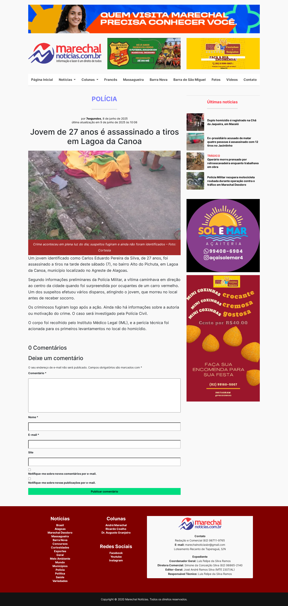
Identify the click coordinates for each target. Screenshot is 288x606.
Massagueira (133, 80)
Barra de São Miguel (189, 80)
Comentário (37, 373)
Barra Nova (159, 80)
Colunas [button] (88, 80)
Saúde (60, 577)
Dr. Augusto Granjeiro (116, 532)
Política (60, 573)
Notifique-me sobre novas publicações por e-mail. (62, 482)
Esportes (60, 551)
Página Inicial (43, 80)
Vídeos (232, 80)
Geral (60, 554)
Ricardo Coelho (116, 528)
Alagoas (60, 528)
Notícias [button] (66, 80)
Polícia (60, 569)
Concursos (60, 543)
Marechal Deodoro (60, 532)
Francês (110, 80)
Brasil (60, 525)
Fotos (216, 80)
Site (30, 452)
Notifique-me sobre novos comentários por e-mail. (62, 473)
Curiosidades (60, 547)
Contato (250, 80)
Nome (33, 417)
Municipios (60, 566)
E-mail (33, 434)
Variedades (60, 581)
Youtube (116, 556)
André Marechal (116, 525)
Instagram (116, 560)
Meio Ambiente (60, 558)
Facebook (116, 553)
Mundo (60, 562)
